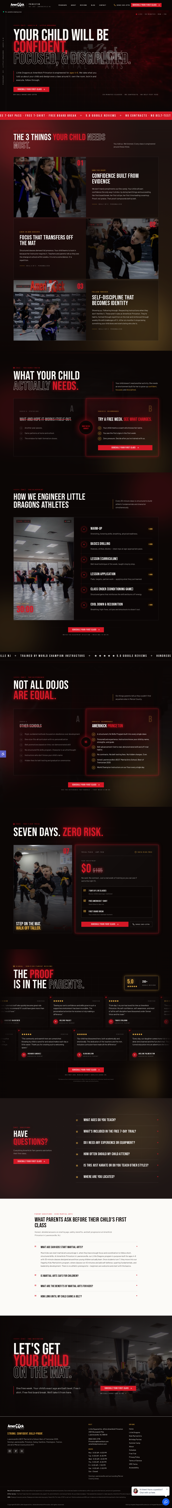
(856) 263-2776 (123, 5)
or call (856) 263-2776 (25, 94)
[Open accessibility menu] (3, 754)
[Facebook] (15, 1451)
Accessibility (134, 1468)
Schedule (132, 1450)
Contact (102, 5)
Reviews (83, 5)
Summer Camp (134, 1443)
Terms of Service (135, 1460)
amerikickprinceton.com (98, 1444)
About (73, 5)
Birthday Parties (135, 1439)
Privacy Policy (134, 1457)
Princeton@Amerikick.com (99, 1441)
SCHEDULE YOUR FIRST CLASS (144, 5)
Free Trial (132, 1453)
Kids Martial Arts (135, 1436)
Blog (93, 5)
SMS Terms (133, 1464)
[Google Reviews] (22, 1451)
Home (131, 1429)
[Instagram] (9, 1451)
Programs (63, 5)
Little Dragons (134, 1432)
